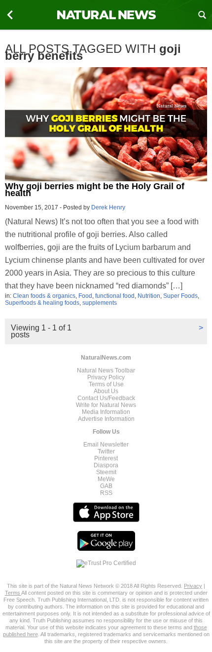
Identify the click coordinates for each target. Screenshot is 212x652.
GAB (106, 486)
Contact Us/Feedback (106, 398)
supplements (99, 302)
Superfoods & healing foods (42, 302)
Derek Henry (108, 207)
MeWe (106, 479)
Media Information (106, 411)
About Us (106, 391)
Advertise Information (106, 418)
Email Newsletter (106, 444)
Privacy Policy (106, 377)
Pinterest (106, 458)
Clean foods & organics (44, 295)
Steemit (106, 472)
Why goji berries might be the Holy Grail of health (94, 189)
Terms (13, 593)
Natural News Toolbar (106, 370)
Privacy (193, 586)
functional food (115, 295)
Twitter (106, 451)
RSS (106, 492)
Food (85, 295)
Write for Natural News (106, 405)
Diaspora (106, 465)
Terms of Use (106, 384)
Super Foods (180, 295)
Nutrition (149, 295)
